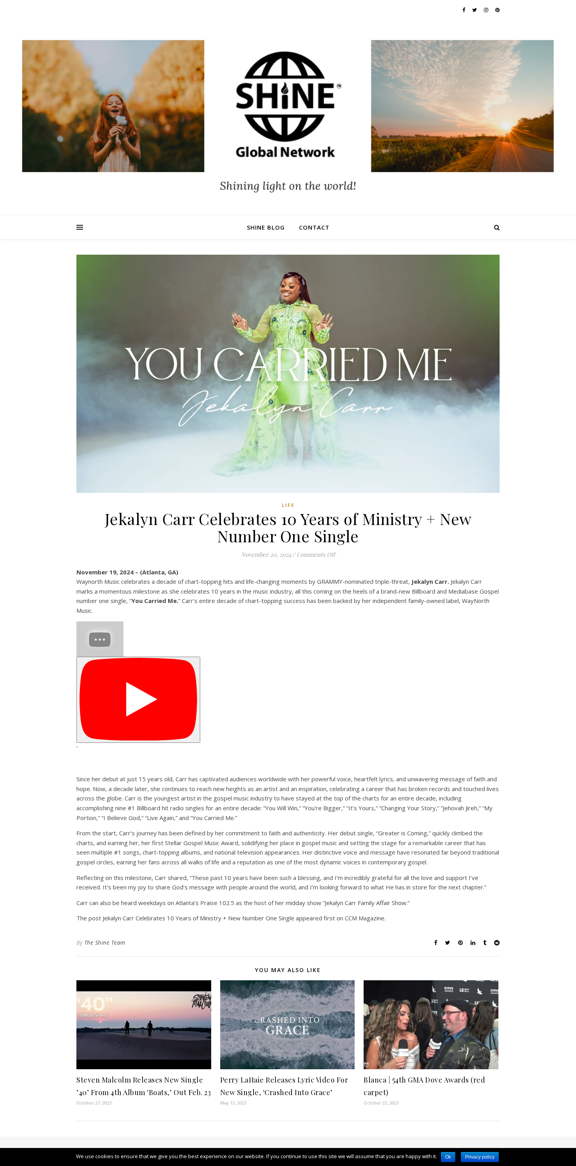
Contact (314, 227)
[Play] (138, 700)
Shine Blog (266, 227)
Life (288, 505)
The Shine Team (104, 942)
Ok (448, 1157)
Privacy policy (479, 1157)
